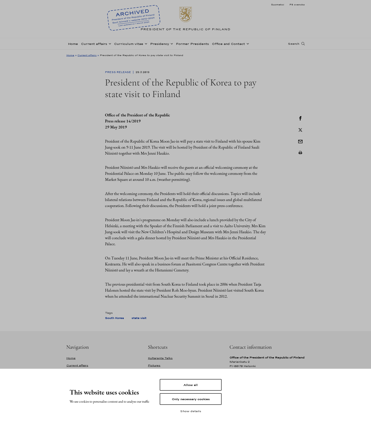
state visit (139, 318)
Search (293, 44)
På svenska (297, 4)
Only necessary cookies (191, 399)
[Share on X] (300, 129)
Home (73, 44)
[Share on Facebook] (300, 118)
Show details (190, 411)
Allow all (191, 385)
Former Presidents (192, 44)
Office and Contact (228, 44)
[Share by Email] (300, 141)
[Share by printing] (300, 152)
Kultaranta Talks (160, 358)
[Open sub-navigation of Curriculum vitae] (145, 43)
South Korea (114, 318)
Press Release (118, 72)
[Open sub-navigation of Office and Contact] (247, 43)
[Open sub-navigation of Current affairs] (109, 43)
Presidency (159, 44)
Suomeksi (277, 4)
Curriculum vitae (128, 44)
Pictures (154, 365)
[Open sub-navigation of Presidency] (171, 43)
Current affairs (94, 44)
